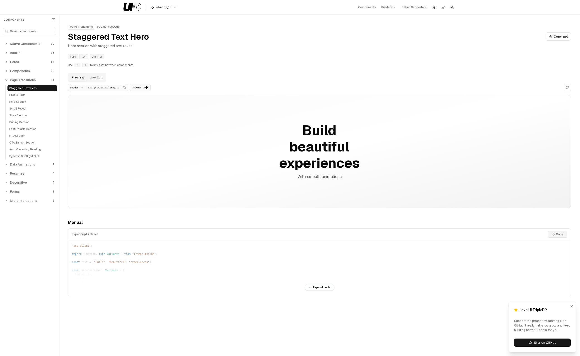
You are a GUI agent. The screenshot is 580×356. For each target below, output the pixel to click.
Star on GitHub (545, 343)
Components (367, 7)
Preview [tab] (78, 77)
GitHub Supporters (414, 7)
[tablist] (87, 77)
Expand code (322, 287)
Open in (137, 87)
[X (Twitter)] (434, 7)
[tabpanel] (319, 190)
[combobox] (164, 7)
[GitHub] (443, 7)
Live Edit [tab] (96, 77)
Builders (386, 7)
